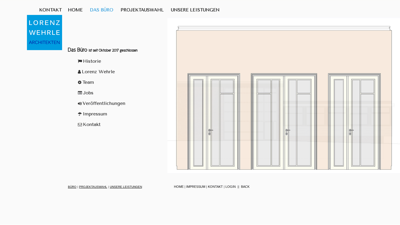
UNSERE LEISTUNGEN (126, 186)
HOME (179, 186)
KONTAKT (215, 186)
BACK (245, 186)
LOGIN (230, 186)
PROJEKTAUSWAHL (93, 186)
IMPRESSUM (195, 186)
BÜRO (72, 186)
